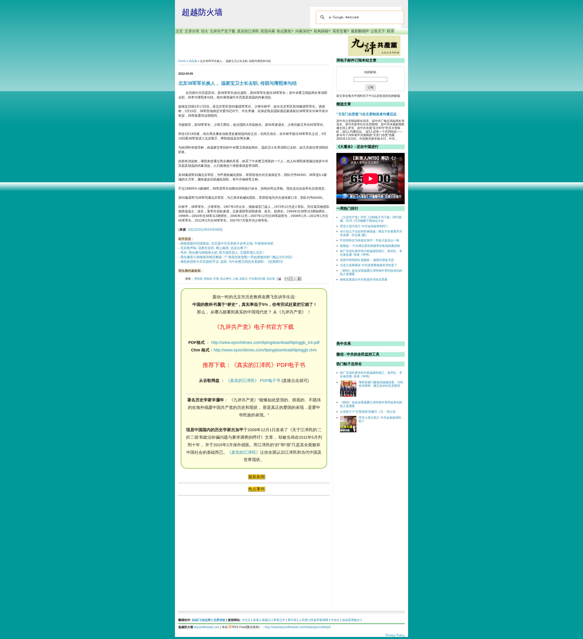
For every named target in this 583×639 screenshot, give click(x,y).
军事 (216, 278)
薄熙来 (198, 278)
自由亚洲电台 (351, 620)
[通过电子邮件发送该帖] (279, 278)
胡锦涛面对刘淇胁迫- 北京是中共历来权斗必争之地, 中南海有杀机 (227, 243)
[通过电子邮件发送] (286, 278)
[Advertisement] (212, 542)
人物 (235, 278)
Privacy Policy (395, 635)
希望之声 (279, 620)
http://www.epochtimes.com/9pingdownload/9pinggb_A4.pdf (265, 342)
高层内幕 (268, 31)
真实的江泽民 (248, 31)
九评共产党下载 (222, 31)
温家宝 (243, 278)
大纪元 (246, 620)
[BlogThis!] (291, 278)
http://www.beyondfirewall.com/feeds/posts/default (298, 627)
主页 (179, 31)
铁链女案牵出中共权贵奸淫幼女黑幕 (363, 279)
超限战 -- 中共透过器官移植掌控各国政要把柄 (370, 245)
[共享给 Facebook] (299, 278)
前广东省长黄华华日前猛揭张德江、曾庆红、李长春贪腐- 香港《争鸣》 (371, 252)
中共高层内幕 (257, 278)
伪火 (204, 31)
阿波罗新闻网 (319, 620)
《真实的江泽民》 (243, 452)
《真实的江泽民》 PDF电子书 (253, 380)
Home (182, 61)
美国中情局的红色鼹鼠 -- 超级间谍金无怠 (367, 260)
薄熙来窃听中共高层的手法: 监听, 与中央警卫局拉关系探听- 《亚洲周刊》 (232, 261)
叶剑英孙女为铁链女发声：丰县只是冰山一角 (369, 240)
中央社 (335, 620)
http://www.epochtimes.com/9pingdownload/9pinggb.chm (265, 350)
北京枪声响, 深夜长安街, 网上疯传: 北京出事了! (213, 248)
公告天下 (378, 31)
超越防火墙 (202, 12)
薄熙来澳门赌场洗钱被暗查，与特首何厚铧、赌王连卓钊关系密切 (381, 384)
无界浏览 (219, 620)
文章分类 (192, 31)
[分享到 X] (295, 278)
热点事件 (225, 278)
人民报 (303, 620)
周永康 (193, 61)
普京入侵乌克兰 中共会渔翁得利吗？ (364, 226)
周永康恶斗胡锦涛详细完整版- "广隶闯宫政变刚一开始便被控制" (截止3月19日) (236, 257)
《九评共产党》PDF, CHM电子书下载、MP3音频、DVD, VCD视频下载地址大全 (371, 219)
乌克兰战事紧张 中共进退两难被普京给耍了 (368, 265)
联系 (390, 31)
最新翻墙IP (360, 31)
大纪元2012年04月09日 (204, 229)
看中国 (292, 620)
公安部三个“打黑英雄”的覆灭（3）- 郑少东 (368, 411)
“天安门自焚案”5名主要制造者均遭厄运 (366, 114)
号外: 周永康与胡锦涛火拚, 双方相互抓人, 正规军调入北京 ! (222, 252)
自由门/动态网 (201, 620)
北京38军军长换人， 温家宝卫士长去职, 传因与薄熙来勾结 (237, 83)
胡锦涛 (208, 278)
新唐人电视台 (262, 620)
